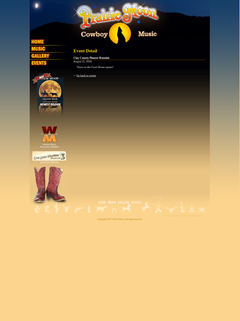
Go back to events (86, 75)
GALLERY (124, 202)
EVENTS (136, 202)
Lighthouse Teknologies (191, 216)
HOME (102, 202)
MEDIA (112, 202)
